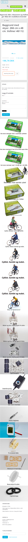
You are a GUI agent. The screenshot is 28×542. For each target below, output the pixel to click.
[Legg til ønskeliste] (17, 73)
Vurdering (4, 100)
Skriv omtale (20, 58)
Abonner (5, 537)
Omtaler (4, 84)
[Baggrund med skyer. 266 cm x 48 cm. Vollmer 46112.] (14, 42)
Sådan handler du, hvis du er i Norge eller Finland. (12, 511)
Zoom (14, 53)
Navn (3, 95)
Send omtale (6, 114)
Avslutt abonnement (13, 537)
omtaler (12, 58)
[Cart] (25, 6)
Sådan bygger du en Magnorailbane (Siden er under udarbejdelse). (12, 509)
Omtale (3, 103)
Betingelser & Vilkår (6, 506)
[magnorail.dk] (13, 10)
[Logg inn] (16, 6)
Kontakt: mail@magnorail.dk (8, 519)
